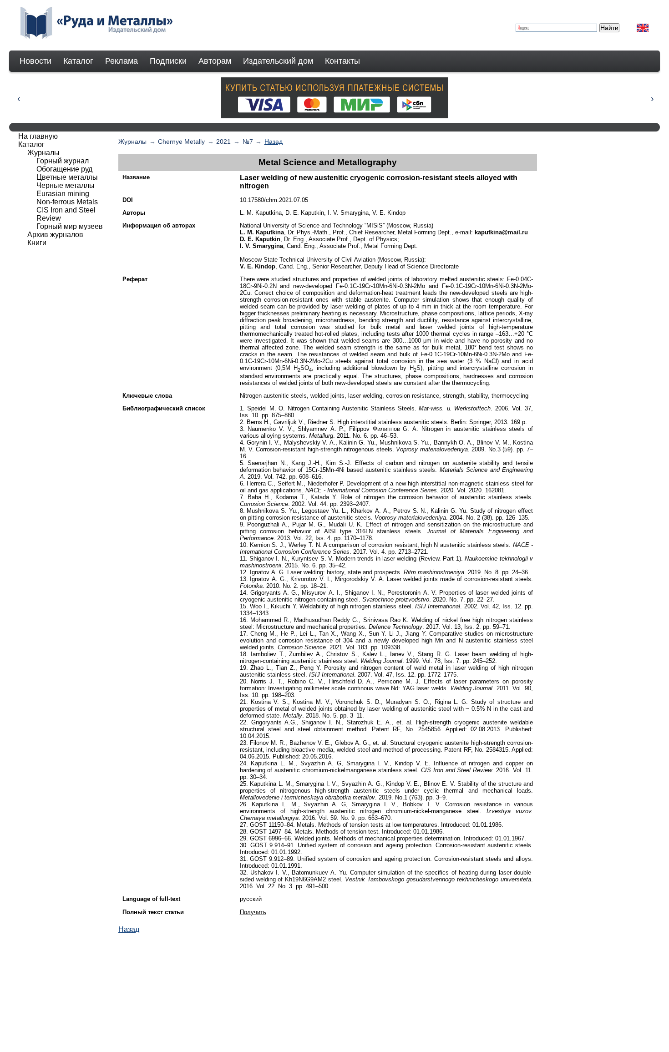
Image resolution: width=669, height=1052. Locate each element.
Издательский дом (278, 61)
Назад (273, 141)
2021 (223, 141)
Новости (35, 61)
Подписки (168, 61)
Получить (253, 912)
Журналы (132, 141)
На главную (38, 136)
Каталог (78, 61)
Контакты (342, 61)
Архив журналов (55, 234)
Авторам (214, 61)
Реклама (121, 61)
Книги (36, 243)
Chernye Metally (181, 141)
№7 (248, 141)
